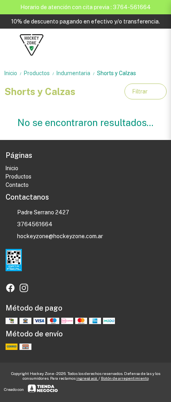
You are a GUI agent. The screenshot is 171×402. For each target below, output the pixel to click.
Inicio (13, 73)
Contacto (17, 185)
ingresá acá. (87, 378)
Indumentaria (75, 73)
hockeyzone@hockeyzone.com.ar (60, 236)
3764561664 (34, 224)
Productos (39, 73)
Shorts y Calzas (116, 73)
